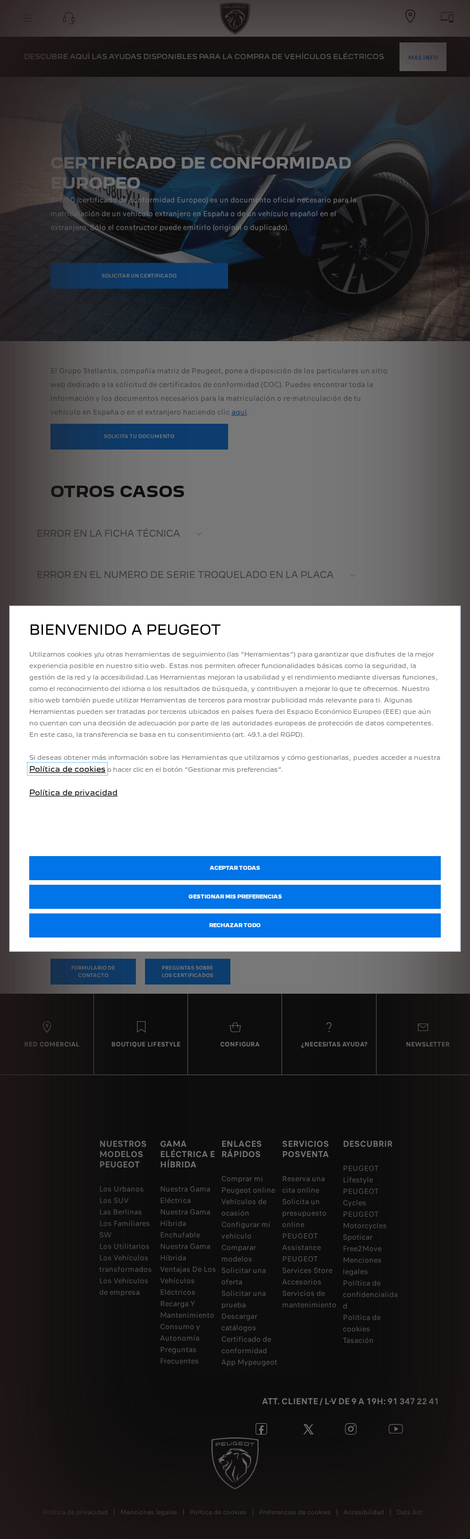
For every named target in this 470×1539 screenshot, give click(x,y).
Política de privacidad (73, 792)
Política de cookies (67, 769)
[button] (235, 897)
